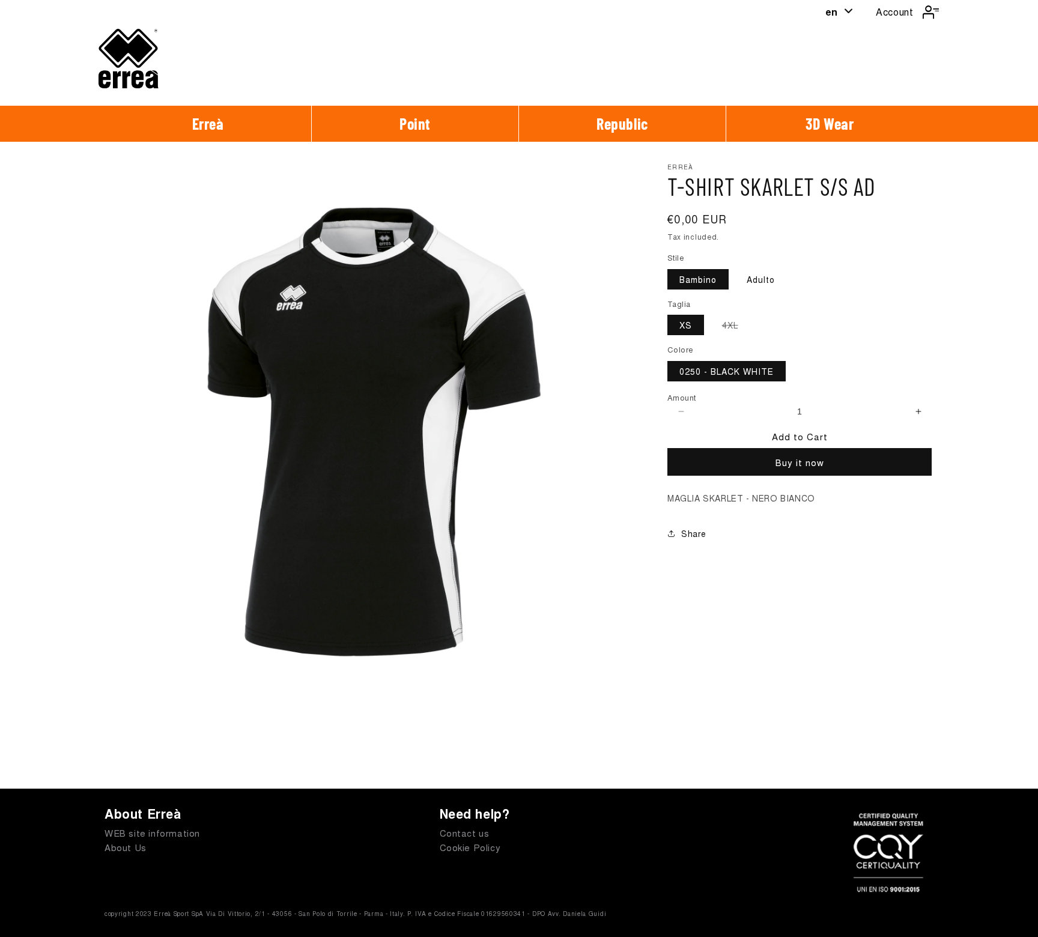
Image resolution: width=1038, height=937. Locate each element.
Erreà (208, 123)
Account (894, 12)
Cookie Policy (470, 847)
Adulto (761, 279)
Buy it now (799, 462)
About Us (126, 847)
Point (415, 123)
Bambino (698, 279)
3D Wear (830, 123)
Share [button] (693, 533)
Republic (622, 123)
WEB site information (152, 832)
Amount (681, 397)
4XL (736, 326)
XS (685, 325)
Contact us (465, 832)
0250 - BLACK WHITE (726, 371)
